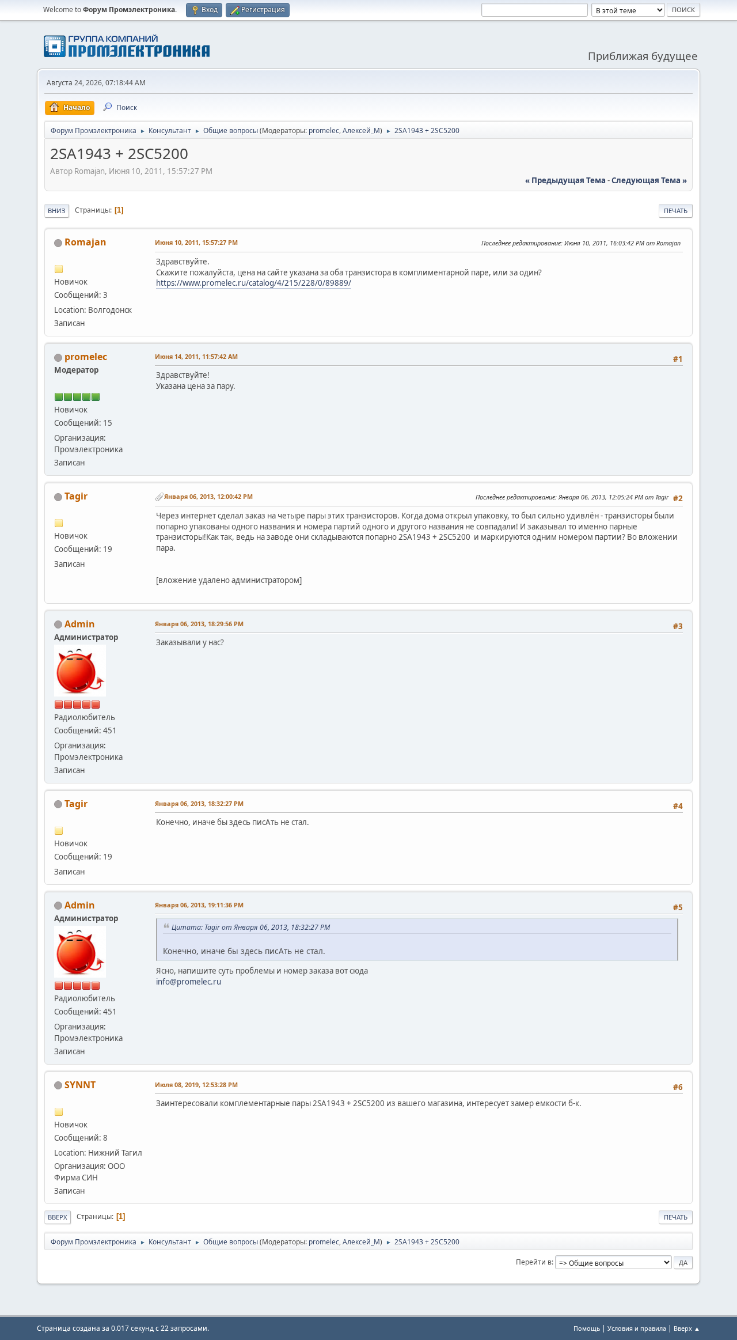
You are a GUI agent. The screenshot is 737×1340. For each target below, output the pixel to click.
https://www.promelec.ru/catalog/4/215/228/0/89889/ (253, 283)
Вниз (57, 210)
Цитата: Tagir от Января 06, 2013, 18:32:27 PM (251, 927)
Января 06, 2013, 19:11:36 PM (199, 904)
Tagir (76, 496)
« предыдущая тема (565, 180)
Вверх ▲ (687, 1328)
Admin (79, 624)
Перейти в (534, 1262)
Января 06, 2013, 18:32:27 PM (199, 803)
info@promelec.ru (188, 981)
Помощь (586, 1328)
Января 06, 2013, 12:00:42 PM (208, 496)
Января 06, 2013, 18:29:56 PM (199, 623)
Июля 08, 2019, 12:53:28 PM (196, 1084)
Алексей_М (361, 130)
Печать (675, 210)
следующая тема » (649, 180)
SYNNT (80, 1084)
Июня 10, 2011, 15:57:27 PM (196, 242)
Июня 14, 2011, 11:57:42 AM (196, 356)
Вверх (57, 1217)
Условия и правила (636, 1328)
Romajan (85, 242)
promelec (324, 130)
